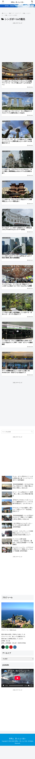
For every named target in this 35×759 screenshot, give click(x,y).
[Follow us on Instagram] (15, 647)
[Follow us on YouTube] (11, 647)
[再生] (3, 685)
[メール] (7, 647)
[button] (31, 432)
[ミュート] (29, 685)
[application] (17, 678)
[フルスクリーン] (31, 685)
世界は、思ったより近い (17, 2)
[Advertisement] (17, 42)
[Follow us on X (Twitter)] (3, 647)
